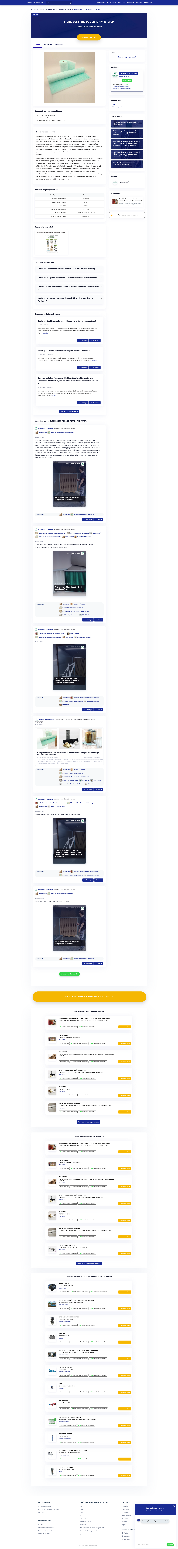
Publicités (41, 1524)
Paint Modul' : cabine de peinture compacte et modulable (68, 498)
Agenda (139, 3)
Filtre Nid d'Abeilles (84, 537)
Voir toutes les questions (69, 411)
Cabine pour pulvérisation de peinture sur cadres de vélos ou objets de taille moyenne (67, 680)
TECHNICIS (91, 784)
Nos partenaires (44, 1533)
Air (81, 1506)
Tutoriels (121, 3)
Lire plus (45, 333)
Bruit (82, 1515)
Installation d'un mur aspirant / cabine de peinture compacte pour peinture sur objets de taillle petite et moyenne (68, 853)
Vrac (81, 1534)
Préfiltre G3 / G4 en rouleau (79, 533)
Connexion (148, 3)
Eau (81, 1509)
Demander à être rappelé (121, 87)
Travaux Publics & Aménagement (92, 1528)
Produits (130, 3)
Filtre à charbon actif (84, 637)
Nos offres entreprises (46, 1527)
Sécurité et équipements (89, 1531)
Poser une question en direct (122, 88)
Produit (37, 44)
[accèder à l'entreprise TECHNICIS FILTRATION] (82, 464)
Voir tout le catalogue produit (88, 1122)
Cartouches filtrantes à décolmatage (73, 784)
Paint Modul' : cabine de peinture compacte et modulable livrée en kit (62, 633)
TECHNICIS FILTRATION (45, 429)
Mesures (83, 1525)
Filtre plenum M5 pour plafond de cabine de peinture (56, 533)
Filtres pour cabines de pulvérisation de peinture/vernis (69, 588)
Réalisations (111, 3)
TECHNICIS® (43, 432)
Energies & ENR (85, 1522)
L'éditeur (41, 1512)
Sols (81, 1512)
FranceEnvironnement (35, 3)
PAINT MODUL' (75, 633)
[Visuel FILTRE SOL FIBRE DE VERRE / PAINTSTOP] (69, 77)
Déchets (83, 1518)
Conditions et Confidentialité (48, 1509)
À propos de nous (44, 1506)
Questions (101, 3)
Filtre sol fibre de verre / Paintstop (62, 432)
